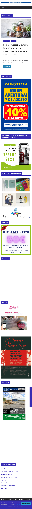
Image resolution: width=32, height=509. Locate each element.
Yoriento (3, 480)
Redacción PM (22, 55)
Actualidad (6, 41)
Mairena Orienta (5, 483)
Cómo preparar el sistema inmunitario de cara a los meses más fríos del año (16, 48)
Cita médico (4, 488)
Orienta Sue (4, 469)
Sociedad (13, 41)
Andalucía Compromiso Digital (9, 471)
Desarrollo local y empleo (8, 485)
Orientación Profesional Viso (9, 477)
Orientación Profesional (7, 474)
